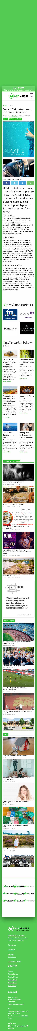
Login (15, 88)
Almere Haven (13, 977)
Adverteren (29, 90)
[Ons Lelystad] (29, 886)
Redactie (14, 116)
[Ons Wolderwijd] (8, 893)
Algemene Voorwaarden (16, 935)
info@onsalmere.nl (14, 999)
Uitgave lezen (8, 90)
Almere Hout (12, 980)
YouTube (11, 1028)
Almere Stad (12, 986)
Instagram (22, 1026)
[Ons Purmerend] (29, 900)
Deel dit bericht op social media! (13, 179)
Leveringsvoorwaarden (15, 940)
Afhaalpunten (19, 90)
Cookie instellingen (14, 961)
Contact (12, 991)
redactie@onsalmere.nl (15, 1004)
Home (5, 105)
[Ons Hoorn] (18, 893)
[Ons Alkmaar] (8, 900)
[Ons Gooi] (18, 886)
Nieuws (18, 119)
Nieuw (11, 119)
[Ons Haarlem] (18, 900)
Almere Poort (12, 983)
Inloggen (11, 954)
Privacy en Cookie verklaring (17, 938)
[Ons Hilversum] (29, 893)
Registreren (12, 957)
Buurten (12, 965)
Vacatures (11, 950)
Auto (6, 119)
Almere (10, 971)
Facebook (12, 1026)
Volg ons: (12, 1023)
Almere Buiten (13, 974)
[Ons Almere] (8, 886)
